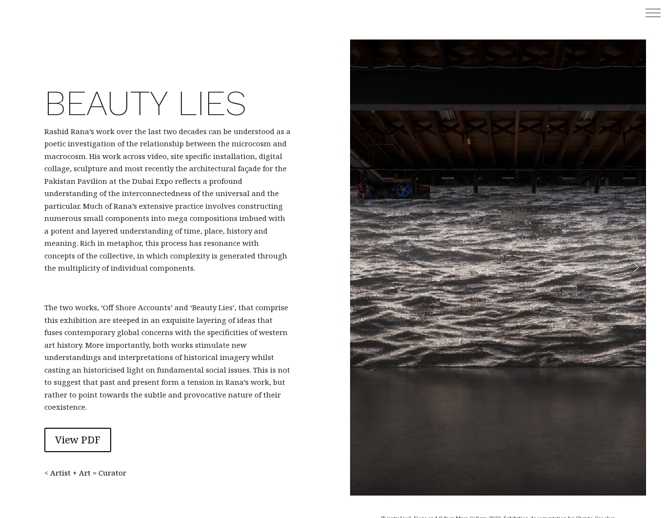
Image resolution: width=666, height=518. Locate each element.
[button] (653, 13)
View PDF (77, 439)
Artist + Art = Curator (88, 473)
